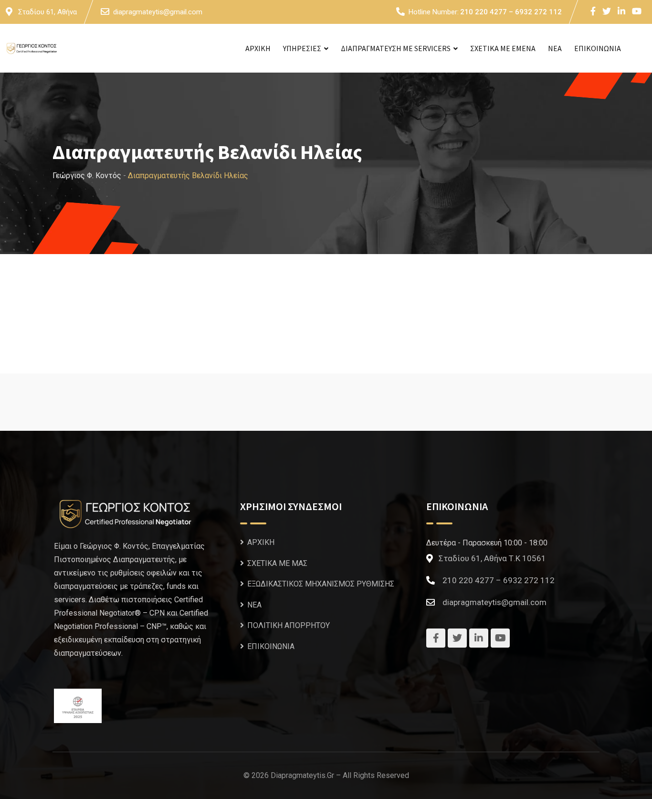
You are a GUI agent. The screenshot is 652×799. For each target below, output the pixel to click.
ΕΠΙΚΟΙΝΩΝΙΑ (597, 48)
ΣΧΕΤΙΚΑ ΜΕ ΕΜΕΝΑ (503, 48)
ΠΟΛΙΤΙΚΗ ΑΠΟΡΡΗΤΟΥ (288, 625)
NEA (555, 48)
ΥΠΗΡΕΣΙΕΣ (302, 48)
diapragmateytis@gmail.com (157, 12)
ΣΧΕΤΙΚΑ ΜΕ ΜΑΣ (277, 563)
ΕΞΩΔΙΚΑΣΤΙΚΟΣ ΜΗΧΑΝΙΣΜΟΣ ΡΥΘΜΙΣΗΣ (320, 583)
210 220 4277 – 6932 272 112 (511, 12)
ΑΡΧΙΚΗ (258, 48)
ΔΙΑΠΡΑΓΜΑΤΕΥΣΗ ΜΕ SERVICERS (396, 48)
